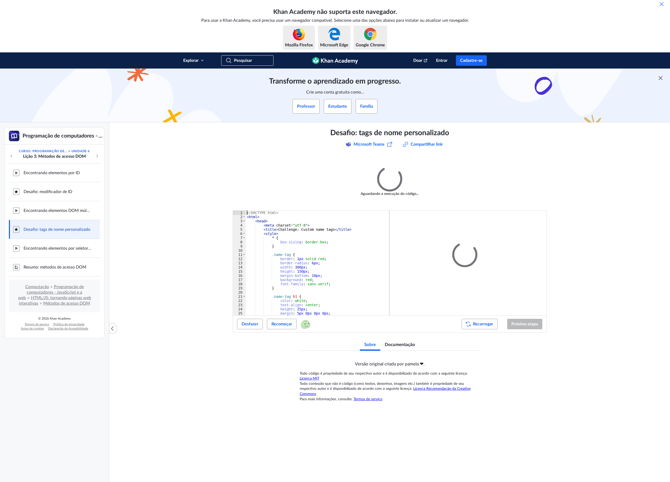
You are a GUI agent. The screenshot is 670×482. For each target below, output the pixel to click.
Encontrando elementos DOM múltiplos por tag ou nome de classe (58, 211)
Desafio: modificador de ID (48, 192)
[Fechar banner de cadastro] (660, 78)
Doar (417, 60)
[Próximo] (97, 156)
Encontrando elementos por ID (52, 173)
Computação (37, 287)
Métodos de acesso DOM (66, 303)
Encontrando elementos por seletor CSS (58, 248)
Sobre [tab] (370, 342)
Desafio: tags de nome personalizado (57, 229)
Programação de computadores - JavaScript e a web (51, 292)
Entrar (442, 60)
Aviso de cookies (32, 328)
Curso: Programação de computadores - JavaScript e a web (43, 151)
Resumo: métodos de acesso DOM (55, 267)
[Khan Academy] (335, 60)
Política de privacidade (69, 324)
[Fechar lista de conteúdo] (113, 328)
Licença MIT (309, 377)
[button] (488, 324)
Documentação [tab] (400, 342)
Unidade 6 (80, 151)
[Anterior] (11, 156)
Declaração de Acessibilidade (68, 328)
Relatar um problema (537, 160)
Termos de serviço (37, 324)
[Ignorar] (661, 4)
